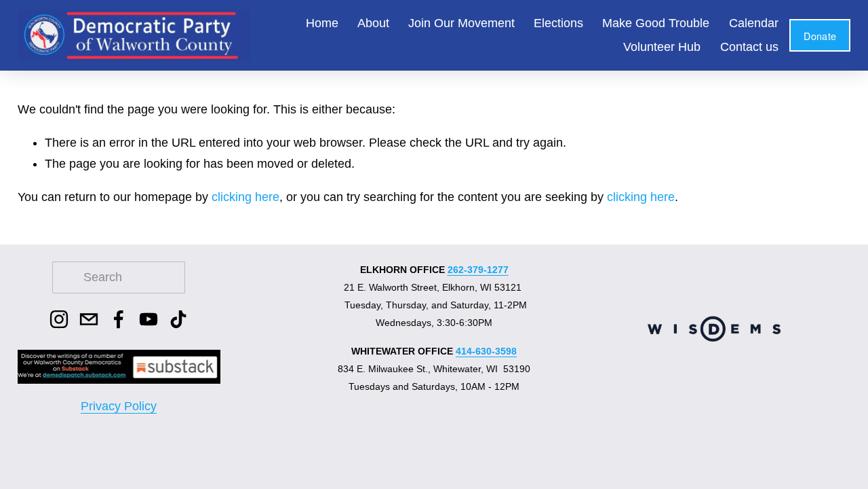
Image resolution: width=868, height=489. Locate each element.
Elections (558, 23)
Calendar (753, 23)
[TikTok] (178, 319)
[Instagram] (59, 319)
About (373, 23)
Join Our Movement (461, 23)
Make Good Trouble (655, 23)
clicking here (245, 197)
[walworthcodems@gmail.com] (88, 319)
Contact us (749, 47)
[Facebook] (118, 319)
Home (322, 23)
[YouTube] (148, 319)
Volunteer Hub (662, 47)
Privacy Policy (119, 406)
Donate (820, 36)
